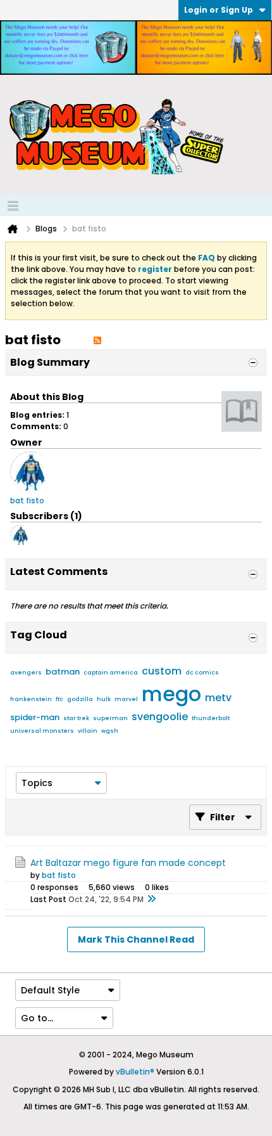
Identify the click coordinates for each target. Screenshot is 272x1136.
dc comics (202, 672)
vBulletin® (135, 1071)
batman (63, 672)
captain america (110, 672)
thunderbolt (211, 718)
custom (162, 671)
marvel (126, 699)
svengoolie (160, 716)
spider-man (34, 717)
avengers (26, 672)
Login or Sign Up (218, 9)
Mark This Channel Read (136, 939)
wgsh (109, 731)
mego (171, 694)
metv (218, 697)
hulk (104, 699)
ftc (59, 699)
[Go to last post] (151, 899)
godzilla (80, 699)
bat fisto (59, 875)
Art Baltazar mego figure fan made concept (128, 862)
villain (87, 731)
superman (110, 718)
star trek (76, 718)
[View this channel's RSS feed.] (97, 340)
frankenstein (31, 699)
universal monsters (42, 731)
